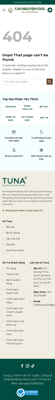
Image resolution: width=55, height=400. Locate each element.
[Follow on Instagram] (27, 366)
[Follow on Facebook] (22, 366)
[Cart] (50, 10)
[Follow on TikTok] (33, 366)
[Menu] (4, 10)
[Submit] (50, 82)
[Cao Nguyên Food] (26, 10)
